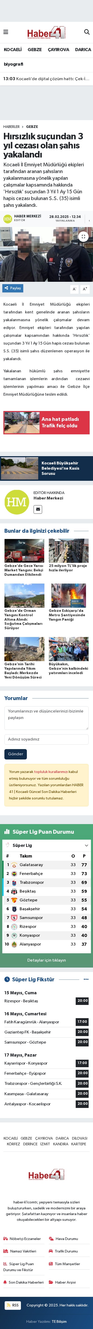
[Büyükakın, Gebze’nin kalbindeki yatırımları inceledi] (69, 649)
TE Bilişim (59, 1322)
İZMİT (45, 1144)
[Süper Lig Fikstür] (86, 979)
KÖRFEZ (13, 1144)
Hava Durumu (67, 1239)
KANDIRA (60, 1144)
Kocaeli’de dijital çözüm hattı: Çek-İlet (46, 79)
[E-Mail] (38, 509)
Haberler (11, 127)
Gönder (15, 754)
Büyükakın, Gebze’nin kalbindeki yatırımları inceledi (68, 668)
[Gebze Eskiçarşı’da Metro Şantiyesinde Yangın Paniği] (69, 595)
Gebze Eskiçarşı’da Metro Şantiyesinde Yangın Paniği (67, 615)
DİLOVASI (79, 1138)
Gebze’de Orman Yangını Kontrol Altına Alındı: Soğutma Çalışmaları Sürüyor (23, 619)
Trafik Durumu (66, 1251)
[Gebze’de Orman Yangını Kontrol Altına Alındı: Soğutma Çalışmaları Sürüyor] (24, 595)
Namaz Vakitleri (23, 1251)
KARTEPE (78, 1144)
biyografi (13, 64)
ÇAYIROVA (58, 49)
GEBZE (35, 49)
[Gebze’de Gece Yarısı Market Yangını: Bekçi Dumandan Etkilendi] (24, 551)
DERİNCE (30, 1144)
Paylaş (15, 288)
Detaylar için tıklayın (46, 960)
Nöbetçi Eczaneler (25, 1239)
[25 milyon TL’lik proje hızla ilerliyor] (69, 551)
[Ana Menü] (5, 32)
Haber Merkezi (48, 498)
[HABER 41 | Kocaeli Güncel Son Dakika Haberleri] (46, 32)
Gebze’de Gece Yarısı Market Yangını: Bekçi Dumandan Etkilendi (23, 570)
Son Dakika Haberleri (26, 1282)
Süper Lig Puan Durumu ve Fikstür (18, 1267)
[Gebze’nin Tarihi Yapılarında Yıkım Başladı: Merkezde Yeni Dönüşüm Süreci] (24, 649)
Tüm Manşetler (67, 1264)
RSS (15, 1305)
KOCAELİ (13, 49)
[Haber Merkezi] (16, 502)
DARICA (83, 49)
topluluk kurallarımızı (51, 772)
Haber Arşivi (65, 1282)
